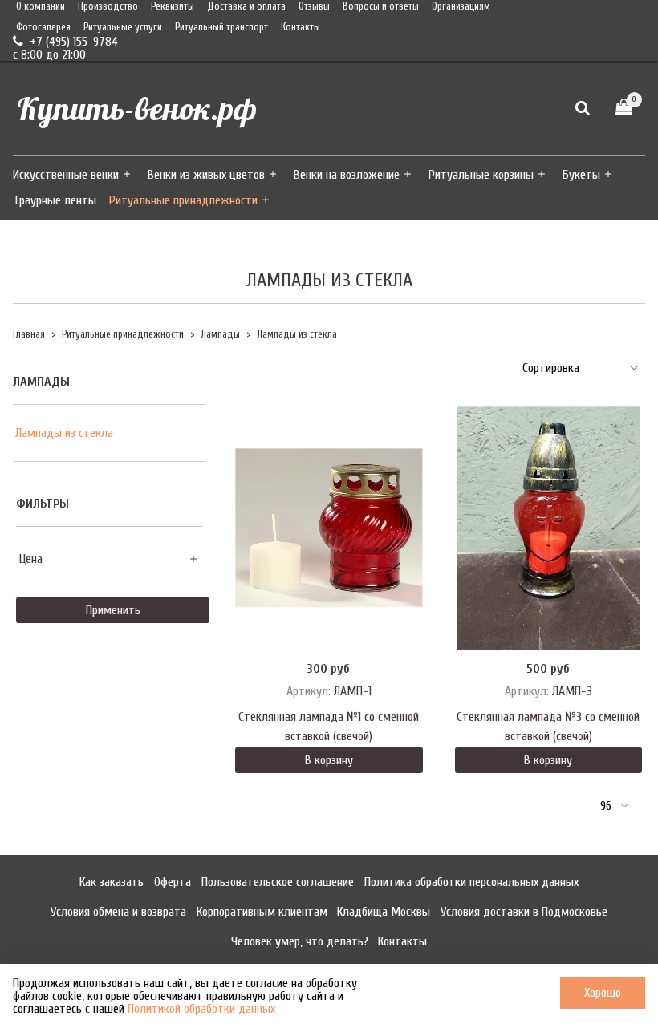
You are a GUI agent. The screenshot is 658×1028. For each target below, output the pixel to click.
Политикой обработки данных (201, 1009)
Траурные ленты (54, 200)
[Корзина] (623, 107)
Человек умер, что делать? (299, 941)
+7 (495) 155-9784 (72, 41)
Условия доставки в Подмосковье (524, 912)
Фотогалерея (43, 27)
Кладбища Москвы (383, 912)
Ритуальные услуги (122, 27)
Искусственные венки (66, 175)
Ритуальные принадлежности (183, 200)
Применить (113, 610)
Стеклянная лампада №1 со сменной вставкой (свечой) (328, 726)
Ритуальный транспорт (221, 27)
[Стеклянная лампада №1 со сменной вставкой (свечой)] (328, 528)
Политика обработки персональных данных (471, 882)
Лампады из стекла (64, 433)
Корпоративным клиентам (262, 912)
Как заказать (111, 882)
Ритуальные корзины (481, 175)
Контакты (300, 27)
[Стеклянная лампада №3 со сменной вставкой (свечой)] (548, 528)
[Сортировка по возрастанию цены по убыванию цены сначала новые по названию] (579, 368)
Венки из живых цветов (206, 175)
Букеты (581, 175)
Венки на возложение (347, 175)
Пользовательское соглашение (277, 882)
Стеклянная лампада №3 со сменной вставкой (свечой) (548, 726)
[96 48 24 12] (613, 805)
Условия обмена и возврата (118, 912)
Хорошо (602, 993)
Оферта (172, 882)
